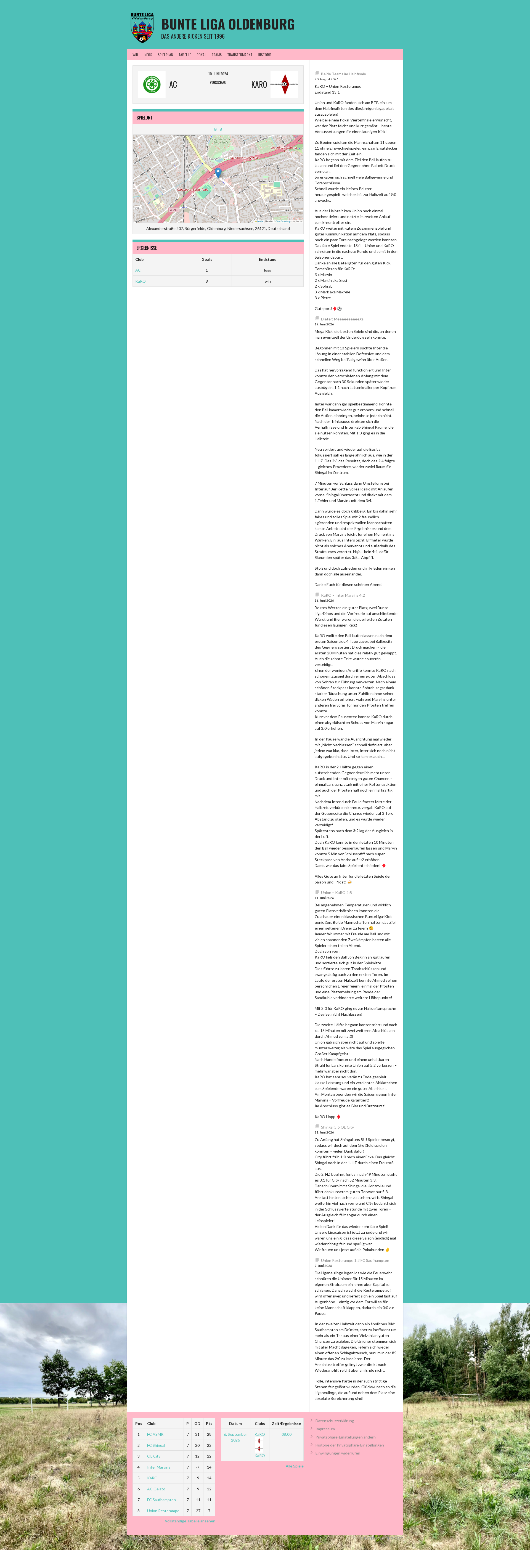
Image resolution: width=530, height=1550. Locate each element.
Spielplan (165, 54)
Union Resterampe (163, 1510)
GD (197, 1423)
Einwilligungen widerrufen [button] (338, 1453)
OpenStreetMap (283, 221)
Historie (264, 54)
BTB (218, 129)
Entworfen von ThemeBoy (381, 1538)
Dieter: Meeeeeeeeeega (342, 319)
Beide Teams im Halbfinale (343, 73)
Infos (148, 54)
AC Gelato (156, 1489)
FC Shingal (156, 1445)
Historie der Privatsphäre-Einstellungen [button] (350, 1445)
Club (151, 1423)
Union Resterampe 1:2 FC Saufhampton (355, 1260)
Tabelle (185, 54)
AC (138, 270)
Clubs (260, 1423)
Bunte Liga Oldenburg (228, 23)
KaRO (140, 281)
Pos (138, 1423)
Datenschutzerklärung (335, 1420)
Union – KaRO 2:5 (336, 892)
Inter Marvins (158, 1467)
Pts (209, 1423)
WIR (135, 54)
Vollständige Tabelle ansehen (190, 1521)
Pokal (201, 54)
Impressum (325, 1428)
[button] (218, 173)
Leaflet (260, 221)
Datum (235, 1423)
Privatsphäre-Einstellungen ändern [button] (346, 1437)
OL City (153, 1456)
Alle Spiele (295, 1466)
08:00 (287, 1434)
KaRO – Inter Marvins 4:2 (343, 595)
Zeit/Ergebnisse (286, 1423)
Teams (217, 54)
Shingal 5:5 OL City (337, 1127)
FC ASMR (155, 1434)
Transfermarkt (239, 54)
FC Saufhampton (161, 1499)
